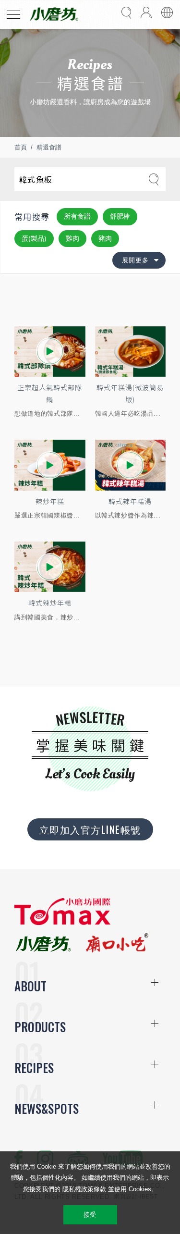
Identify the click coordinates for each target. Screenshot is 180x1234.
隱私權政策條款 (84, 1189)
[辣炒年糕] (49, 465)
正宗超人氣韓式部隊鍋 (49, 393)
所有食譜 (77, 216)
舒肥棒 (120, 216)
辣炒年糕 (50, 501)
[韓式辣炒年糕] (49, 567)
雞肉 (72, 238)
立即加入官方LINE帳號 (90, 829)
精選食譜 (48, 147)
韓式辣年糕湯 (130, 501)
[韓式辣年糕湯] (130, 465)
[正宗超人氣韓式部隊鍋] (49, 351)
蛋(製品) (34, 238)
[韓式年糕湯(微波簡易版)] (130, 351)
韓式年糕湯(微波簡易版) (130, 393)
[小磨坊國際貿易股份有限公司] (62, 922)
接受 (90, 1214)
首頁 (20, 147)
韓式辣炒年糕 (50, 602)
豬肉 (105, 238)
